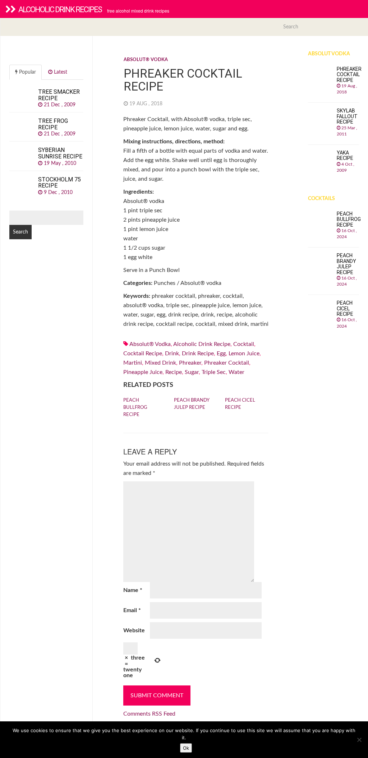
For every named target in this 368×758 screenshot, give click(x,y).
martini (132, 363)
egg (221, 353)
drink (172, 353)
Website (134, 630)
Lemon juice (244, 353)
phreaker (190, 363)
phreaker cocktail (226, 363)
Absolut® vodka (146, 59)
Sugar (192, 372)
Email (132, 610)
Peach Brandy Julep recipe (191, 404)
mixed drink (160, 363)
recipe (173, 372)
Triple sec (214, 372)
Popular (27, 72)
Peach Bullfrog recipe (135, 407)
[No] (359, 739)
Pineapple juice (142, 372)
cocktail (243, 344)
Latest (59, 72)
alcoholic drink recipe (201, 344)
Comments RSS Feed (149, 714)
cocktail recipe (142, 353)
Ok (186, 748)
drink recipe (198, 353)
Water (236, 372)
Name (132, 590)
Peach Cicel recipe (240, 404)
